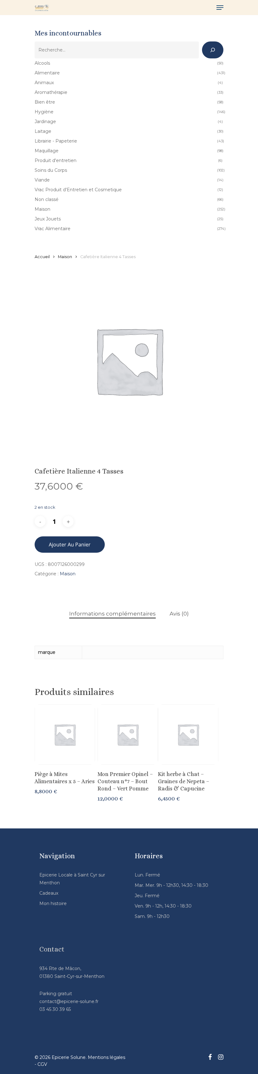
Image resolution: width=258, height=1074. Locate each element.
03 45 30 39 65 (55, 1009)
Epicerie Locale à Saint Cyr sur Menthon (72, 879)
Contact (51, 949)
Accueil (42, 256)
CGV (42, 1064)
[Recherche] (212, 49)
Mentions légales (106, 1057)
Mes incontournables (68, 33)
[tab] (112, 614)
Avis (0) (179, 613)
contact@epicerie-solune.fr (68, 1001)
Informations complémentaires (112, 613)
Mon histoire (53, 903)
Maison (65, 256)
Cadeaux (48, 893)
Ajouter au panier (70, 544)
